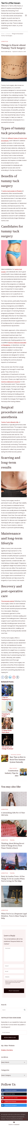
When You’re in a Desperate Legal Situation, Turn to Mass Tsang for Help (14, 916)
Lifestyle (4, 41)
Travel (12, 840)
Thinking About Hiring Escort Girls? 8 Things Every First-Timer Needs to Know (12, 845)
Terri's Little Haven (6, 51)
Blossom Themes (5, 1118)
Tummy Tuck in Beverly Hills (9, 422)
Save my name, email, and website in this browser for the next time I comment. (14, 982)
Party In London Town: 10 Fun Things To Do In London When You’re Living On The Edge (13, 878)
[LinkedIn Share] (10, 677)
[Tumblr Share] (17, 677)
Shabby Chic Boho (7, 1050)
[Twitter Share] (6, 677)
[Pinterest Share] (13, 677)
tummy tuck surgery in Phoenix (12, 191)
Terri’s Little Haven (10, 3)
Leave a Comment (14, 1124)
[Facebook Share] (2, 677)
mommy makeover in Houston (10, 382)
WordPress (20, 1118)
